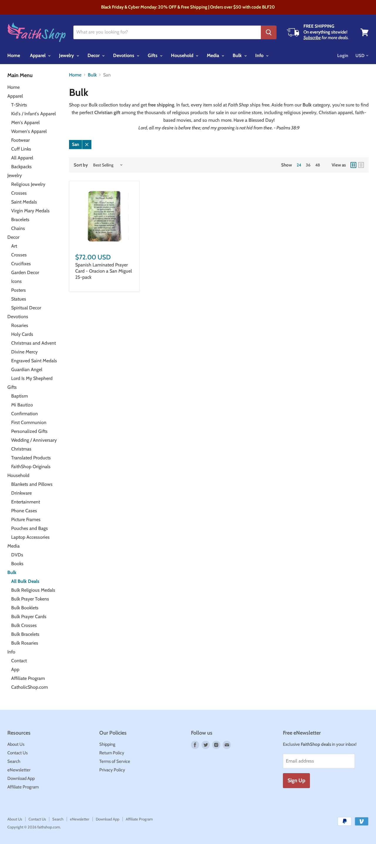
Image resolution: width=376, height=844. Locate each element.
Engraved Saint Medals (34, 360)
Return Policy (111, 752)
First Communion (28, 422)
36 (308, 165)
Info (260, 55)
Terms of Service (114, 761)
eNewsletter (19, 770)
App (15, 669)
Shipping (107, 744)
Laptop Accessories (30, 537)
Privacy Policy (112, 770)
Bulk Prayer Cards (28, 616)
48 (317, 165)
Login (342, 55)
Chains (18, 228)
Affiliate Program (28, 678)
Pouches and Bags (29, 528)
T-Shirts (19, 105)
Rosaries (19, 325)
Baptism (19, 396)
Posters (18, 290)
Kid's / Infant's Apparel (33, 113)
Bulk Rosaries (24, 643)
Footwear (20, 140)
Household (182, 55)
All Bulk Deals (25, 581)
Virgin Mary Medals (30, 210)
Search (13, 761)
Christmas (21, 449)
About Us (15, 744)
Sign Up (296, 780)
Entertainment (25, 502)
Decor (94, 55)
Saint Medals (24, 202)
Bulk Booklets (24, 608)
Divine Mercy (24, 352)
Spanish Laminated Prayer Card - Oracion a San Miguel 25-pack (103, 271)
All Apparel (22, 158)
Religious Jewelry (28, 184)
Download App (21, 778)
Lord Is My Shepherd (32, 378)
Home (13, 55)
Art (14, 246)
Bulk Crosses (24, 625)
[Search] (268, 32)
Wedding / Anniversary (34, 440)
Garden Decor (25, 272)
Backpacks (21, 166)
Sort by (81, 165)
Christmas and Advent (33, 343)
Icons (16, 281)
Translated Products (31, 458)
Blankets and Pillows (32, 484)
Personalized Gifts (29, 431)
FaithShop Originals (31, 466)
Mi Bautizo (22, 405)
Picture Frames (26, 519)
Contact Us (17, 752)
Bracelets (20, 219)
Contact (19, 660)
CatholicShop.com (29, 687)
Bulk (238, 55)
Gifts (153, 55)
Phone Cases (24, 510)
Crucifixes (21, 263)
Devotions (124, 55)
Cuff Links (21, 149)
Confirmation (24, 413)
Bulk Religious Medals (33, 590)
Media (213, 55)
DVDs (17, 555)
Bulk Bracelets (25, 634)
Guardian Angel (26, 369)
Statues (18, 299)
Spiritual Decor (26, 308)
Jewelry (67, 55)
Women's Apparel (29, 131)
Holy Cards (22, 334)
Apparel (38, 55)
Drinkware (21, 493)
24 (299, 165)
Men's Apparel (25, 122)
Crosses (19, 193)
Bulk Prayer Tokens (30, 599)
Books (17, 563)
